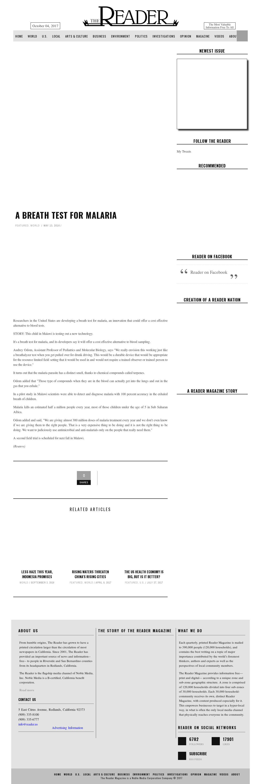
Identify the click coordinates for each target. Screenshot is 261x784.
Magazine (203, 36)
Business (99, 36)
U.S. (44, 36)
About (233, 36)
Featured (22, 225)
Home (19, 36)
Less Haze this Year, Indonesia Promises (37, 574)
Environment (120, 36)
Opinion (185, 36)
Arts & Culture (76, 36)
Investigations (164, 36)
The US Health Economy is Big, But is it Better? (144, 574)
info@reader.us (28, 724)
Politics (141, 36)
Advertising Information (67, 727)
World (32, 36)
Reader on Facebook (212, 256)
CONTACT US (27, 699)
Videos (219, 36)
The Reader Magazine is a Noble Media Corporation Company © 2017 (141, 778)
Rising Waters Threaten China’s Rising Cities (90, 574)
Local (56, 36)
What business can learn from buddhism (212, 206)
